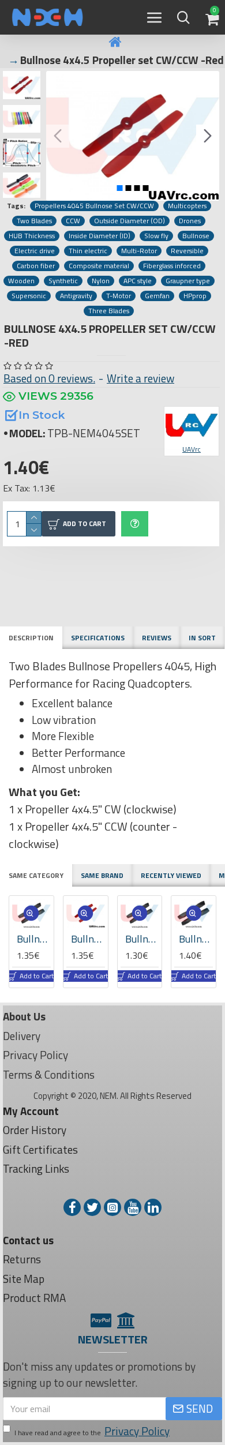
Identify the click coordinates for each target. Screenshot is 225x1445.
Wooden (21, 281)
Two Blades (34, 221)
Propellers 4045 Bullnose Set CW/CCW (94, 206)
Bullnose (195, 236)
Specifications (98, 637)
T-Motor (118, 296)
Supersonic (29, 296)
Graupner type (188, 281)
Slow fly (156, 236)
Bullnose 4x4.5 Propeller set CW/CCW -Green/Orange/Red (90, 938)
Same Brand (102, 875)
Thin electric (88, 251)
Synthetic (63, 281)
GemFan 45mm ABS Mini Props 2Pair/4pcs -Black (144, 938)
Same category (36, 875)
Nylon (101, 281)
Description (31, 637)
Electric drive (34, 251)
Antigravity (76, 296)
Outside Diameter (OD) (129, 221)
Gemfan (157, 296)
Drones (190, 221)
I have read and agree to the (92, 1431)
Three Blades (108, 311)
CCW (73, 221)
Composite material (99, 266)
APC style (137, 281)
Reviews (156, 637)
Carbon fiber (36, 266)
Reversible (187, 251)
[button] (57, 136)
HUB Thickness (32, 236)
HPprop (195, 296)
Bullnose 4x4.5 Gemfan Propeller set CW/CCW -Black (35, 938)
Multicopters (187, 206)
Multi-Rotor (139, 251)
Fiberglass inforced (172, 266)
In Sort (202, 637)
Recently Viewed (171, 875)
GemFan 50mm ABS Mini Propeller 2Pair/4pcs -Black (198, 938)
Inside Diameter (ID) (99, 236)
